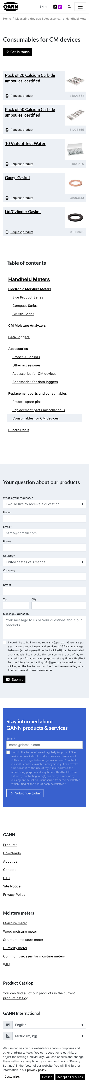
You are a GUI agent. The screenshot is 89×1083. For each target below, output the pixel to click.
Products (10, 845)
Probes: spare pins (26, 402)
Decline (47, 1077)
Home (7, 18)
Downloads (12, 853)
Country (9, 555)
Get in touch (20, 52)
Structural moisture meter (23, 940)
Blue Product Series (27, 297)
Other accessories (26, 365)
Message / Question (16, 613)
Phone (7, 541)
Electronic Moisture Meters (29, 289)
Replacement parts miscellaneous (38, 410)
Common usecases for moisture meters (34, 956)
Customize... (13, 1076)
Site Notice (11, 886)
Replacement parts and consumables (37, 393)
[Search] (69, 6)
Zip (5, 599)
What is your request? (18, 497)
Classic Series (23, 314)
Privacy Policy (14, 894)
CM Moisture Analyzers (27, 325)
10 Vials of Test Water (25, 143)
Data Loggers (19, 337)
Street (7, 584)
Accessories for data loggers (35, 382)
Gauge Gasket (17, 177)
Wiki (6, 964)
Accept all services (70, 1077)
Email (7, 526)
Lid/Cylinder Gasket (23, 211)
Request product (22, 95)
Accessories (18, 349)
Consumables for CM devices (35, 418)
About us (10, 861)
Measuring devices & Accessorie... (38, 18)
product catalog (15, 998)
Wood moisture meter (20, 931)
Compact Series (24, 305)
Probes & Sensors (26, 357)
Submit (17, 679)
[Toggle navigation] (80, 6)
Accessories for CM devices (34, 373)
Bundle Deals (18, 430)
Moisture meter (15, 923)
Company (9, 570)
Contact (9, 870)
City (33, 599)
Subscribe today (28, 793)
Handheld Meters (77, 18)
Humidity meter (15, 948)
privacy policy (36, 1070)
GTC (6, 878)
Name (7, 512)
